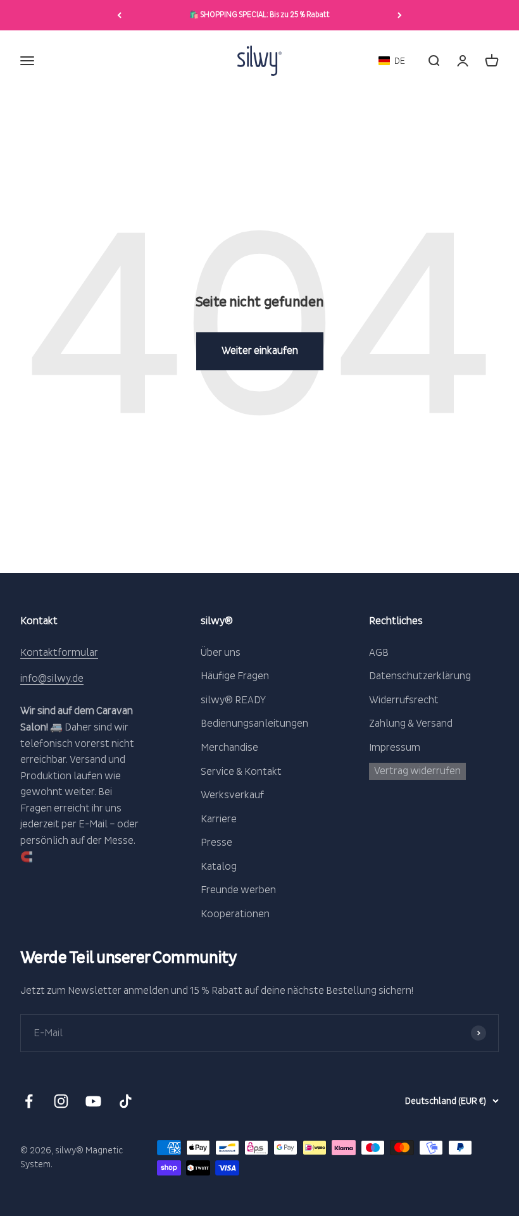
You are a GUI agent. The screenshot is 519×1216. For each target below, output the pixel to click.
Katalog (219, 866)
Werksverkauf (232, 795)
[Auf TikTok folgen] (125, 1101)
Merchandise (229, 747)
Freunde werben (238, 890)
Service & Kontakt (241, 771)
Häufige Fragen (235, 676)
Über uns (221, 652)
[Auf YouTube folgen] (93, 1101)
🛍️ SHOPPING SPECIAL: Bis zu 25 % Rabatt (259, 15)
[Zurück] (119, 15)
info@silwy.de (52, 678)
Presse (216, 842)
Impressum (394, 747)
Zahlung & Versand (411, 723)
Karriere (219, 819)
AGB (379, 652)
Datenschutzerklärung (420, 676)
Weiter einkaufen (260, 350)
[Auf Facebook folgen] (28, 1101)
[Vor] (399, 15)
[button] (391, 61)
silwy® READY (233, 700)
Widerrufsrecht (404, 700)
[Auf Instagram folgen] (61, 1101)
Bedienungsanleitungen (254, 723)
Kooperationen (235, 914)
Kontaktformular (59, 652)
